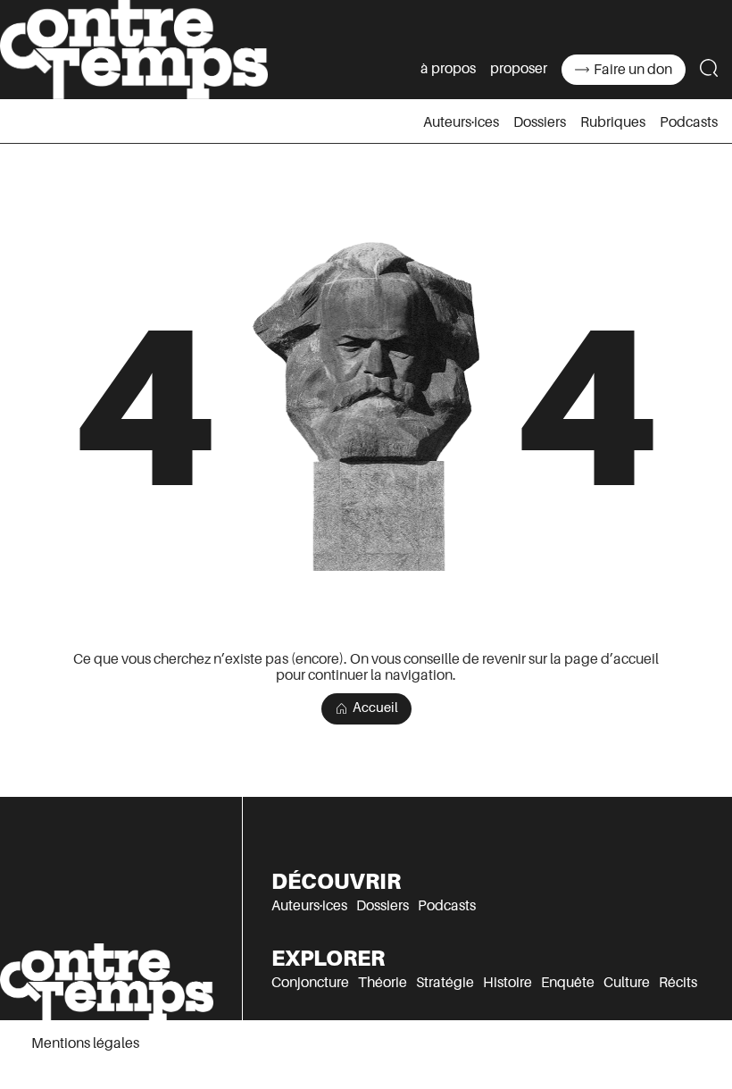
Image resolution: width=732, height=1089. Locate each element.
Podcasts (689, 122)
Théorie (382, 983)
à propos (448, 69)
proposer (518, 69)
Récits (678, 983)
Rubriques (612, 122)
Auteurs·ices (461, 122)
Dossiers (539, 122)
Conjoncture (310, 983)
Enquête (568, 983)
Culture (626, 983)
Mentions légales (85, 1043)
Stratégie (445, 983)
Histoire (507, 983)
